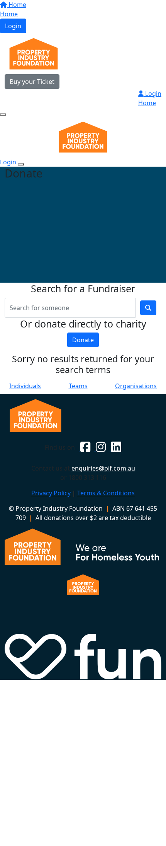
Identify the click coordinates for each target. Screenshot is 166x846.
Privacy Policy (51, 493)
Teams (78, 386)
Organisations (136, 386)
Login (13, 26)
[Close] (21, 164)
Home (16, 4)
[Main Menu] (3, 114)
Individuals (25, 386)
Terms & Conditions (106, 493)
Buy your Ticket (32, 81)
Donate (83, 340)
